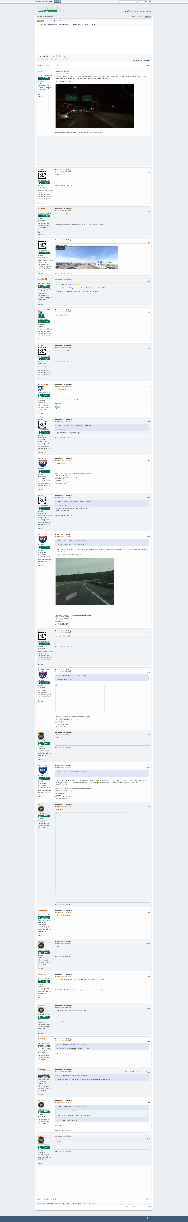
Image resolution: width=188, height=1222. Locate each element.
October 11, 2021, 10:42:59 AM (63, 171)
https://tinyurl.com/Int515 (63, 510)
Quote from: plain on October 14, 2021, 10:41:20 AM (72, 1044)
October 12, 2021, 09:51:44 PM (63, 767)
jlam (41, 170)
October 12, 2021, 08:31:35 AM (63, 281)
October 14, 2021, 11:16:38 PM (63, 1138)
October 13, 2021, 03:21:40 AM (63, 806)
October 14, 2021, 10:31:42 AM (63, 976)
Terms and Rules (143, 1218)
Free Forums (44, 1220)
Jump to (125, 1207)
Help (136, 1218)
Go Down (40, 65)
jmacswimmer (45, 458)
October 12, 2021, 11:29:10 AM (63, 421)
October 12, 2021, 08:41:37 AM (63, 312)
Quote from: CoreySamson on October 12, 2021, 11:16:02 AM (74, 425)
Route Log (58, 403)
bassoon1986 (45, 310)
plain (42, 732)
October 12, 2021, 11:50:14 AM (63, 536)
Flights (68, 185)
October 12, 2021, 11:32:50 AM (63, 460)
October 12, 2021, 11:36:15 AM (63, 497)
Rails (72, 185)
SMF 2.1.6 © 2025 (39, 1218)
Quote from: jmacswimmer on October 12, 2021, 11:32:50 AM (74, 501)
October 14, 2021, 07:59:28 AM (63, 912)
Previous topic (138, 60)
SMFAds (37, 1220)
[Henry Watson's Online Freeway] (39, 94)
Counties (57, 185)
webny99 (43, 279)
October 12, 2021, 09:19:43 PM (63, 734)
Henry (42, 71)
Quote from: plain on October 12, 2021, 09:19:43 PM (72, 771)
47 (55, 65)
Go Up (39, 1199)
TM (56, 408)
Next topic (147, 60)
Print (149, 65)
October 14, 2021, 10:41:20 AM (63, 1007)
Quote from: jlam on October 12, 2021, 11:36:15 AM (72, 540)
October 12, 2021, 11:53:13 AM (63, 633)
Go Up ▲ (150, 1218)
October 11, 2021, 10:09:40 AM (63, 73)
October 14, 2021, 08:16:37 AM (63, 943)
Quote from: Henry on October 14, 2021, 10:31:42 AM (72, 1075)
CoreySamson (45, 384)
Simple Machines (48, 1218)
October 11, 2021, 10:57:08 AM (63, 210)
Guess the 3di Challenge (62, 71)
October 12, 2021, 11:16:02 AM (63, 386)
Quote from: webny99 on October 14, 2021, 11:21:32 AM (73, 1106)
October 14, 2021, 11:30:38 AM (63, 1102)
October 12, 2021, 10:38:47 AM (63, 347)
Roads (63, 185)
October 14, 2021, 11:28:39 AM (63, 1071)
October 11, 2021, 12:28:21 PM (63, 242)
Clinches (57, 405)
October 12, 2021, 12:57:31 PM (63, 671)
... (53, 65)
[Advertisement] (94, 40)
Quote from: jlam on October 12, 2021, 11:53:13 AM (72, 675)
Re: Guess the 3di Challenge (63, 170)
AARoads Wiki (147, 16)
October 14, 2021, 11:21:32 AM (63, 1041)
